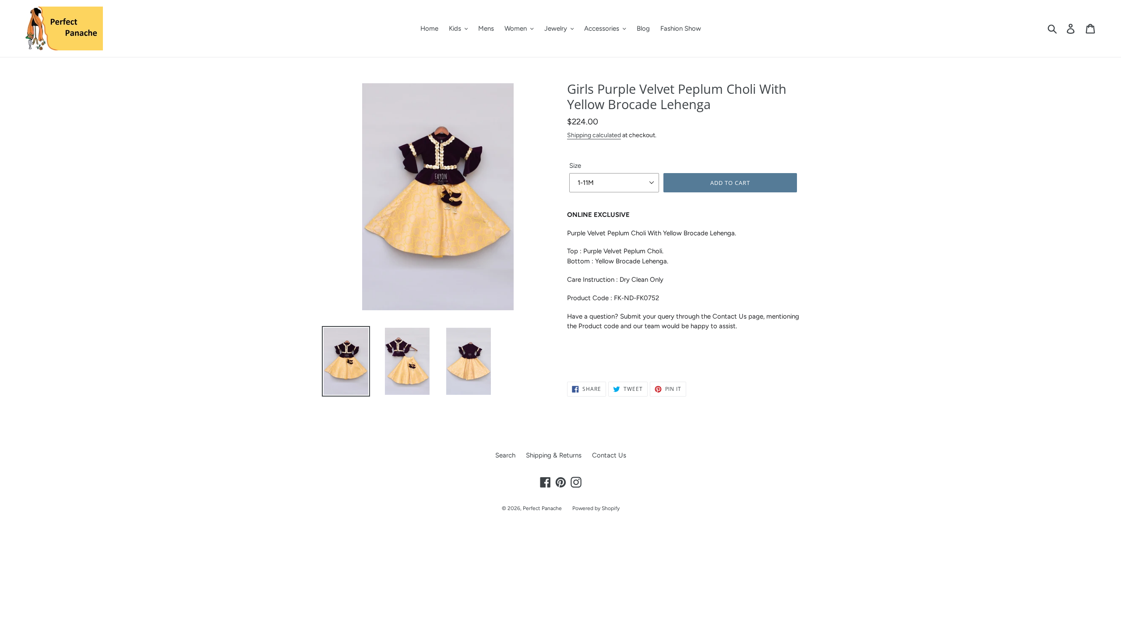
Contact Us (609, 455)
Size (575, 166)
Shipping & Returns (554, 455)
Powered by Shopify (596, 508)
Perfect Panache (542, 508)
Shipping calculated (594, 134)
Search (505, 455)
